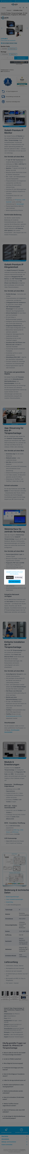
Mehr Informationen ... (14, 573)
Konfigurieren (10, 577)
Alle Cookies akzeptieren (14, 581)
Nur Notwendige (18, 577)
